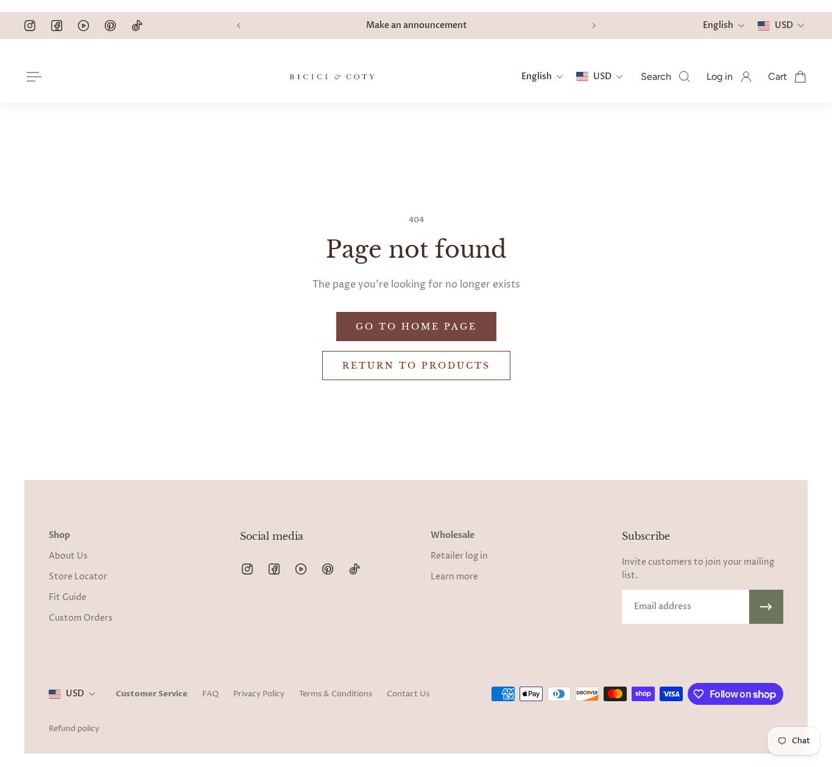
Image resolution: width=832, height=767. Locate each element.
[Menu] (31, 76)
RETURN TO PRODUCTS (416, 365)
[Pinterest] (110, 25)
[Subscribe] (766, 607)
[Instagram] (29, 25)
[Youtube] (83, 25)
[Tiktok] (137, 25)
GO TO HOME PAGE (416, 326)
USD (75, 693)
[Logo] (332, 76)
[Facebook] (56, 25)
